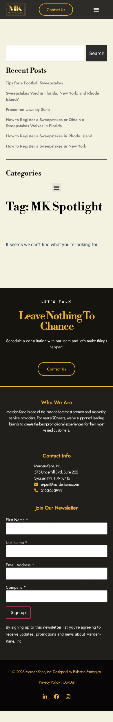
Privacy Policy (49, 682)
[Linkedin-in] (45, 696)
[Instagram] (68, 696)
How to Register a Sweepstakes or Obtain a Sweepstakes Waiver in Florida (45, 123)
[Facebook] (56, 696)
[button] (96, 9)
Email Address (20, 565)
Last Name (16, 542)
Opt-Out (68, 682)
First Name (17, 520)
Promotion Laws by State (28, 109)
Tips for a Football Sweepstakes (34, 83)
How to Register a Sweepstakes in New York (46, 146)
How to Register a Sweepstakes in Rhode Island (49, 136)
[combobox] (45, 53)
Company (16, 587)
